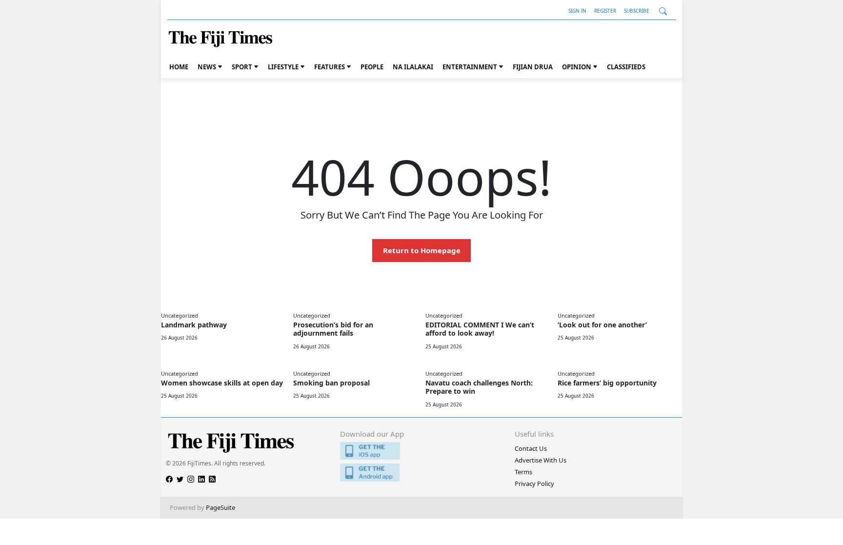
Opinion (576, 66)
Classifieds (626, 66)
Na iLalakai (413, 66)
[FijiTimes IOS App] (421, 451)
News (207, 66)
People (372, 66)
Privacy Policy (534, 483)
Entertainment (469, 66)
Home (178, 66)
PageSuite (220, 507)
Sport (242, 66)
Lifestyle (283, 66)
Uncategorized (179, 315)
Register (605, 10)
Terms (523, 471)
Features (329, 66)
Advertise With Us (540, 460)
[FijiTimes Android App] (421, 473)
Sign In (577, 10)
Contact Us (531, 448)
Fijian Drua (533, 66)
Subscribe (636, 10)
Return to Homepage (422, 250)
